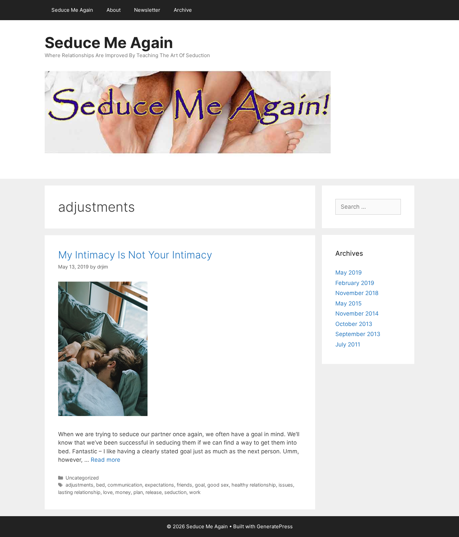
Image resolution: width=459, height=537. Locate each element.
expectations (159, 485)
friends (184, 485)
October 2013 (353, 324)
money (123, 492)
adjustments (79, 485)
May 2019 (348, 272)
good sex (218, 485)
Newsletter (147, 10)
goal (200, 485)
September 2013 (357, 334)
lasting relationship (79, 492)
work (195, 492)
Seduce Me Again (72, 10)
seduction (175, 492)
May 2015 (348, 303)
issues (286, 485)
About (114, 10)
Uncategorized (82, 478)
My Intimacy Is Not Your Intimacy (135, 255)
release (153, 492)
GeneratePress (275, 526)
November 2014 (357, 313)
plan (138, 492)
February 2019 (354, 283)
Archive (183, 10)
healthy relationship (254, 485)
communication (125, 485)
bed (100, 485)
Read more (105, 459)
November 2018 (356, 293)
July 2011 (347, 344)
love (108, 492)
